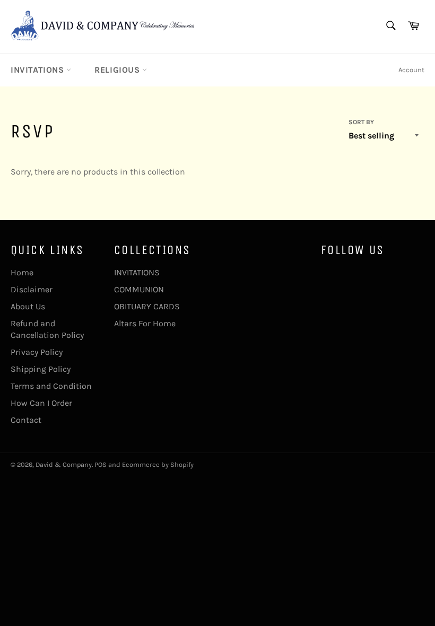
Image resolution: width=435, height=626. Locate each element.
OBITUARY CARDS (147, 306)
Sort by (361, 122)
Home (22, 272)
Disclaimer (32, 289)
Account (411, 70)
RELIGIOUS (118, 70)
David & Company (64, 464)
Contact (26, 420)
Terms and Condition (51, 386)
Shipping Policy (41, 369)
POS (100, 464)
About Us (28, 306)
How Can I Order (41, 403)
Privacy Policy (37, 352)
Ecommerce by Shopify (158, 464)
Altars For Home (145, 323)
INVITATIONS (38, 70)
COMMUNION (139, 289)
